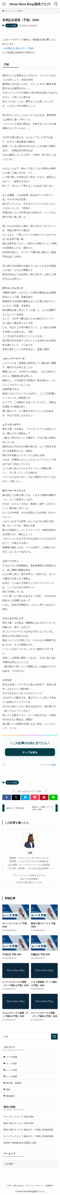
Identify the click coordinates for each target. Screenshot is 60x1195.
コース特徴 (11, 1056)
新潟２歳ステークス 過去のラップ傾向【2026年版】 (29, 1129)
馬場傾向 (10, 1095)
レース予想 (11, 25)
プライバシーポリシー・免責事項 (39, 1185)
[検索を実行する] (54, 1037)
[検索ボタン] (56, 4)
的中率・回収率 (13, 1082)
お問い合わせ (18, 1185)
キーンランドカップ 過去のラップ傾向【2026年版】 (29, 1136)
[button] (6, 797)
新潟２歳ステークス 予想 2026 (18, 1123)
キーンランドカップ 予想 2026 (18, 1116)
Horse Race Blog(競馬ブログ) (30, 4)
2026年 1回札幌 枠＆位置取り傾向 (20, 1142)
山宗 (30, 852)
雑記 (8, 1089)
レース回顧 (11, 1076)
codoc (53, 765)
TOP (9, 1185)
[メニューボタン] (4, 4)
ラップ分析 (11, 1063)
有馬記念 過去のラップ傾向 (19, 48)
